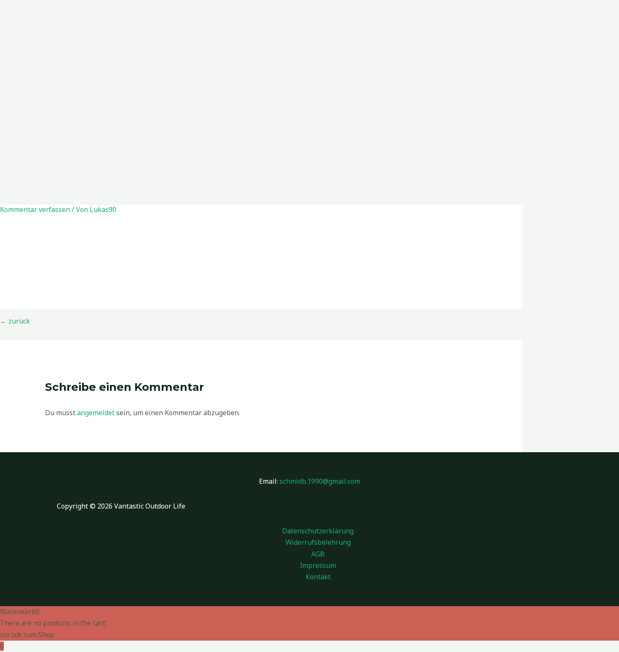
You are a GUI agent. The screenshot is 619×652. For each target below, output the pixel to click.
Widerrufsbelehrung (318, 542)
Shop (26, 145)
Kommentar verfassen (35, 209)
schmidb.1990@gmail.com (320, 481)
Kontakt (318, 576)
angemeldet (96, 412)
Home (28, 87)
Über (26, 116)
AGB (318, 554)
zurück (15, 321)
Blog (25, 175)
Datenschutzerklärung (318, 530)
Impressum (318, 565)
